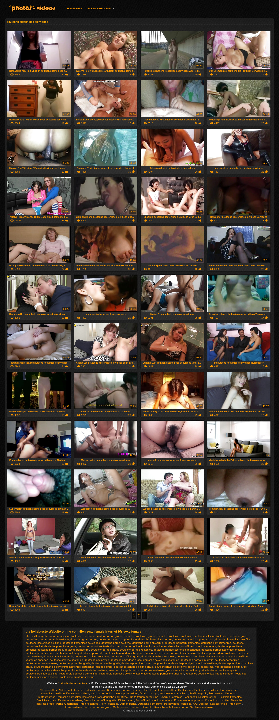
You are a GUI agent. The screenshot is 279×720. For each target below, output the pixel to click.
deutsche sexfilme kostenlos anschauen (201, 656)
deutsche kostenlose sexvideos (81, 642)
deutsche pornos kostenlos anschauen (177, 649)
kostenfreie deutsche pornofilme (78, 673)
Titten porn (235, 703)
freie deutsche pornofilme (62, 670)
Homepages (74, 8)
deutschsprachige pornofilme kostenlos (57, 666)
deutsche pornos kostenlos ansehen (223, 649)
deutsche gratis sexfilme (54, 639)
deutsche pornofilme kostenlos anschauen (141, 646)
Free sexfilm (216, 693)
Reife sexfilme (140, 690)
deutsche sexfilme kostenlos (158, 656)
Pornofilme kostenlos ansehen (154, 700)
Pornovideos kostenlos (177, 703)
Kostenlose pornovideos (123, 693)
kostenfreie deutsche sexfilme (117, 673)
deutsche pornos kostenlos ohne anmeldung (52, 653)
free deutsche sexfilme (228, 666)
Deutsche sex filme (77, 693)
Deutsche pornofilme (150, 703)
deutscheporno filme (227, 659)
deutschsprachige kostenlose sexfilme (194, 663)
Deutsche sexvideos (70, 700)
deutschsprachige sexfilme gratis (133, 666)
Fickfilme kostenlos (230, 696)
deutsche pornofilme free (216, 642)
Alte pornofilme (49, 690)
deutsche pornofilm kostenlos (182, 642)
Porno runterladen (67, 703)
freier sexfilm (116, 670)
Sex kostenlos (218, 703)
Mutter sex (231, 693)
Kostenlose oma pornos (188, 700)
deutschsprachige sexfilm (97, 666)
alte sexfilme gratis (37, 635)
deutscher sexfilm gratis (105, 663)
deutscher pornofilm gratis (74, 663)
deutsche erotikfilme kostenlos (174, 635)
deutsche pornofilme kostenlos (96, 646)
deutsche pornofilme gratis (60, 646)
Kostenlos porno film (217, 700)
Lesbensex (190, 696)
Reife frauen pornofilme (144, 696)
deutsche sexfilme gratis (125, 656)
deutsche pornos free (50, 649)
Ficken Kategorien (99, 8)
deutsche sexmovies (96, 659)
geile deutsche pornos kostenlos (144, 670)
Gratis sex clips (149, 693)
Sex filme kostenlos (201, 707)
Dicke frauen (126, 700)
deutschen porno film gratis (196, 659)
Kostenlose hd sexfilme (173, 693)
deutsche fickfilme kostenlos (210, 635)
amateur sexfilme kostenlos (66, 635)
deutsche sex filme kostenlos (92, 656)
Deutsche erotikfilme (206, 690)
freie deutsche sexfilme (93, 670)
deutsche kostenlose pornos (155, 639)
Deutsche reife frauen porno (171, 707)
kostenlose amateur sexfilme (77, 676)
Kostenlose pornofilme (163, 690)
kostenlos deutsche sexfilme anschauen (209, 673)
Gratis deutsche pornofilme (111, 696)
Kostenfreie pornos (118, 690)
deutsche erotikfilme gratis (138, 635)
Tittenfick (146, 707)
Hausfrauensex (229, 690)
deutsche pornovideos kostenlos (217, 653)
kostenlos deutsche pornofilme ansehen (160, 673)
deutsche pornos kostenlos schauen (102, 653)
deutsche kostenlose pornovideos (194, 639)
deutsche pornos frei (77, 649)
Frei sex (135, 707)
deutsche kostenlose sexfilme (43, 642)
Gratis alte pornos (95, 690)
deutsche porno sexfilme (116, 642)
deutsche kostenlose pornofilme (118, 639)
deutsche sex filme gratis (58, 656)
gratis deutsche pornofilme (182, 670)
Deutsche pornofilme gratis (100, 700)
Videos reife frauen (70, 690)
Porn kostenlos (109, 703)
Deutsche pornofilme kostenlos (75, 696)
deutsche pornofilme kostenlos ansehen (192, 646)
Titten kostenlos (89, 703)
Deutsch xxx (185, 690)
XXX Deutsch (201, 703)
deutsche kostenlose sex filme (233, 639)
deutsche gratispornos (83, 639)
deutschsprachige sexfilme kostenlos (177, 666)
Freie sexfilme (73, 707)
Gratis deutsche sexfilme (22, 6)
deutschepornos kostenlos (41, 663)
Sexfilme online (207, 696)
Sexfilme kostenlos (171, 696)
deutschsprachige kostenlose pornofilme (145, 663)
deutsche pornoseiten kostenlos (177, 653)
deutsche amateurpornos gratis (102, 635)
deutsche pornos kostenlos (136, 649)
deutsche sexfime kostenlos (66, 659)
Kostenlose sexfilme (53, 693)
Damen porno (128, 703)
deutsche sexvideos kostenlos (161, 659)
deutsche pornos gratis (104, 649)
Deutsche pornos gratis (97, 707)
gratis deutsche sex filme (214, 670)
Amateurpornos (46, 696)
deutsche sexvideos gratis (126, 659)
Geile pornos (120, 707)
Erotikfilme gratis (47, 700)
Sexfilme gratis (198, 693)
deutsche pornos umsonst (140, 653)
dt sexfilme (206, 666)
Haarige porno (99, 693)
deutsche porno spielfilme (147, 642)
